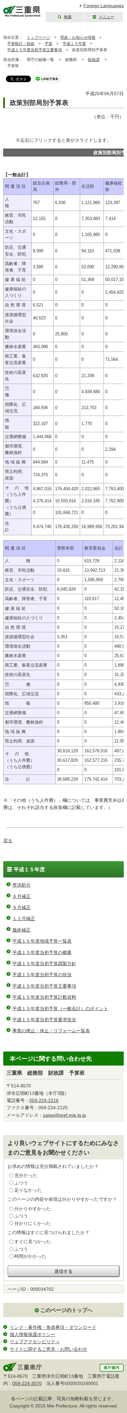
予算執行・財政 (21, 43)
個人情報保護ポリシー (32, 1334)
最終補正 (21, 930)
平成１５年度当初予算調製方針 (44, 963)
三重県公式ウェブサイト (22, 11)
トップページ (38, 37)
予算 (48, 43)
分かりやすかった (32, 1208)
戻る (7, 840)
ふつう (21, 1182)
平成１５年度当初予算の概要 (42, 952)
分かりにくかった (32, 1223)
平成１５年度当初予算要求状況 (44, 1019)
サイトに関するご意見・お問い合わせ (48, 1349)
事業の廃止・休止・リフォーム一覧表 (51, 1030)
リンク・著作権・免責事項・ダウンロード (53, 1327)
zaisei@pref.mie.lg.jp (64, 1115)
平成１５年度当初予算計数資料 (44, 997)
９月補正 (21, 907)
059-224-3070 (27, 1383)
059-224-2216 (44, 1100)
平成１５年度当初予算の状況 (42, 974)
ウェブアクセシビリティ (35, 1341)
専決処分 (21, 885)
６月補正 (21, 896)
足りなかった (28, 1190)
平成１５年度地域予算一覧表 (42, 941)
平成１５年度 (74, 43)
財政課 (94, 59)
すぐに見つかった (32, 1241)
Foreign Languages (103, 5)
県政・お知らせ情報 (77, 37)
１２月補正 (23, 918)
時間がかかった (30, 1256)
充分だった (25, 1175)
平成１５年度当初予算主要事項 (34, 50)
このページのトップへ (66, 1310)
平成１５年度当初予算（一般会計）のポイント (60, 1008)
